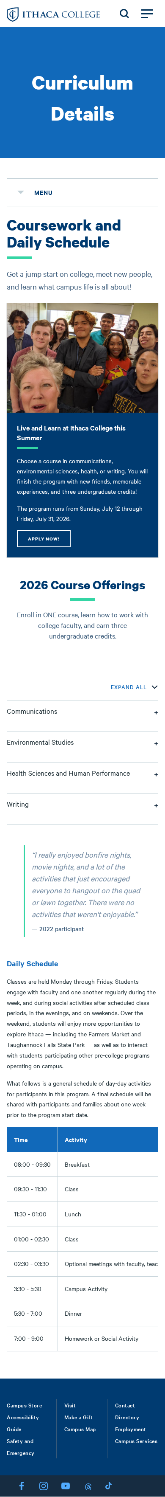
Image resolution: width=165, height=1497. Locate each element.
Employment (130, 1428)
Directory (127, 1417)
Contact (125, 1405)
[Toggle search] (124, 13)
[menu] (20, 192)
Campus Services (136, 1440)
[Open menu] (147, 13)
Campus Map (80, 1428)
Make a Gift (78, 1417)
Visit (70, 1405)
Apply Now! (44, 539)
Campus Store (24, 1405)
